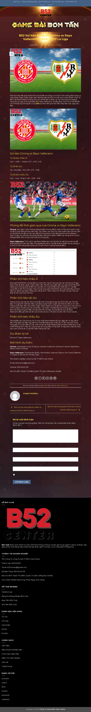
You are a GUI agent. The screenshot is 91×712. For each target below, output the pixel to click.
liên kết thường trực (61, 385)
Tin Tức (42, 5)
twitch (4, 683)
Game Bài (6, 625)
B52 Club (16, 1)
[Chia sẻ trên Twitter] (43, 378)
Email (15, 455)
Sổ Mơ (4, 629)
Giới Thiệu (6, 646)
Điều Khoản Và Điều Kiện (12, 650)
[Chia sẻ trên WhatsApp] (36, 378)
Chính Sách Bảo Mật (10, 654)
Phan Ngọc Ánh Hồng (35, 580)
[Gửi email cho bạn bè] (47, 378)
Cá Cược (5, 621)
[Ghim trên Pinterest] (51, 378)
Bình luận (17, 428)
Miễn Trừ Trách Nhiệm (11, 658)
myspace (5, 699)
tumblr (5, 691)
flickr (4, 687)
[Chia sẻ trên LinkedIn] (55, 378)
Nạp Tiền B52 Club (44, 1)
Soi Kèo (45, 32)
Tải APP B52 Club (71, 1)
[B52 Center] (45, 13)
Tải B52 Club (7, 592)
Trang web (17, 465)
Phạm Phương (56, 45)
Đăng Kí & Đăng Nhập (30, 1)
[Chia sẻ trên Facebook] (40, 378)
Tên (15, 446)
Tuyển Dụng (7, 666)
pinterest (5, 695)
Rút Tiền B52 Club (58, 1)
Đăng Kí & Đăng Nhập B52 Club (15, 596)
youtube (5, 678)
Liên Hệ (49, 5)
